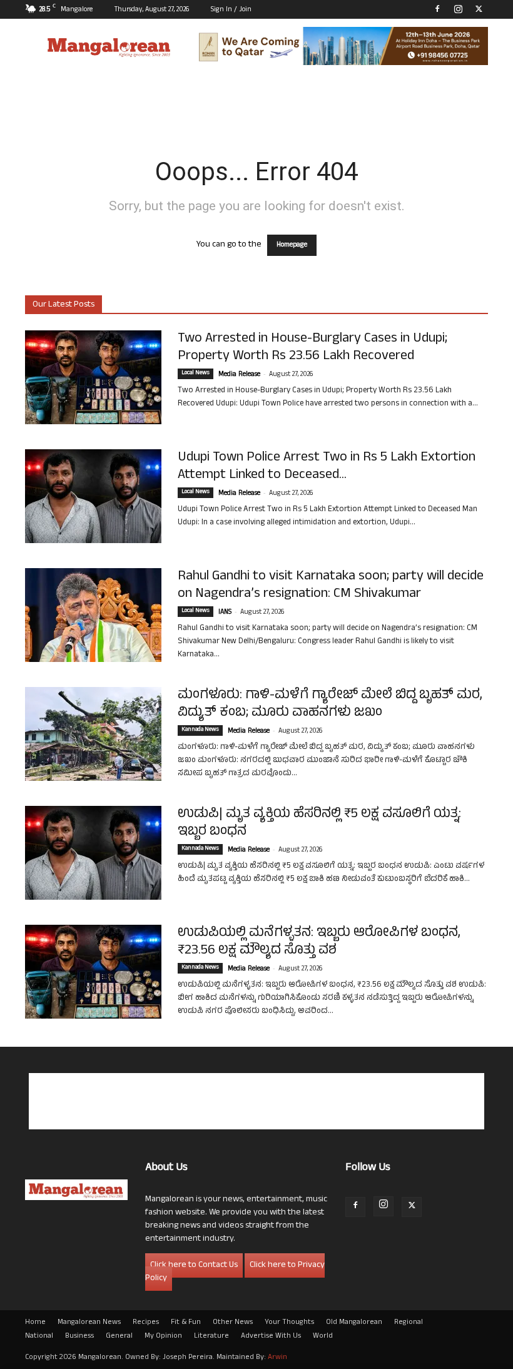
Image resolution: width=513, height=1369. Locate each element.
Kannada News (200, 730)
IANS (224, 612)
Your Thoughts (289, 1322)
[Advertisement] (256, 1101)
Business (79, 1336)
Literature (211, 1336)
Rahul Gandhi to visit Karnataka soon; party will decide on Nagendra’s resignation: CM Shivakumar (331, 586)
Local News (195, 374)
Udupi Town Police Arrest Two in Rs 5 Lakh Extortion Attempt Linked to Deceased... (326, 467)
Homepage (292, 245)
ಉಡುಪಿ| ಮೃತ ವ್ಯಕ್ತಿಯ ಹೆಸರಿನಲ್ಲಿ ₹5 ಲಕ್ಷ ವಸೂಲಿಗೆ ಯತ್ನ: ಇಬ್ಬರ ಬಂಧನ (319, 823)
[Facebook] (437, 9)
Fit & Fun (186, 1322)
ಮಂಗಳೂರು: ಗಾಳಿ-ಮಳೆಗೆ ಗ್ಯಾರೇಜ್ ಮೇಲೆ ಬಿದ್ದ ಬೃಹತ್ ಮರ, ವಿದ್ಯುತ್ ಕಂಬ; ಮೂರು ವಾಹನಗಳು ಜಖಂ (330, 704)
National (39, 1336)
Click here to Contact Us (194, 1265)
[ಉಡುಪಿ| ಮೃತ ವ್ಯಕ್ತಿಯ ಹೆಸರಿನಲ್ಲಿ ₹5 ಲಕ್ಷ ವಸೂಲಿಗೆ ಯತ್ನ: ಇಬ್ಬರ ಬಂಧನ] (93, 853)
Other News (233, 1322)
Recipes (146, 1322)
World (323, 1336)
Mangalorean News (89, 1322)
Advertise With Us (271, 1336)
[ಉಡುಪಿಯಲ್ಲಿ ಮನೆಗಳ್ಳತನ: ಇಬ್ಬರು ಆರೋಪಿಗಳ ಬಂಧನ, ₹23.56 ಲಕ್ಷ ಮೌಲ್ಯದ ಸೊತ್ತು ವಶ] (93, 972)
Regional (408, 1322)
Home (35, 1322)
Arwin (277, 1357)
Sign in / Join (231, 10)
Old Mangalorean (354, 1322)
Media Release (239, 374)
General (119, 1336)
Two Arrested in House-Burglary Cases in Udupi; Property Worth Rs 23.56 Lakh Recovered (312, 348)
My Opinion (163, 1336)
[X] (478, 9)
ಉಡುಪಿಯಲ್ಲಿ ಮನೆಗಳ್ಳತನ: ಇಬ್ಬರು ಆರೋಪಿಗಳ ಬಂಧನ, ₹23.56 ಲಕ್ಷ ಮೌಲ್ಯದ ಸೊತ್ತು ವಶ (319, 942)
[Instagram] (458, 9)
